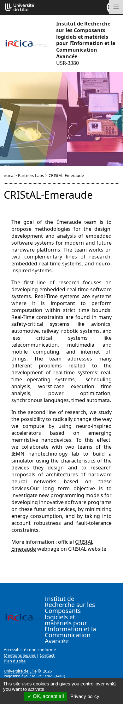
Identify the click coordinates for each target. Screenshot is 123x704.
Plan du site (15, 661)
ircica (8, 175)
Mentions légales (20, 655)
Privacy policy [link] (84, 696)
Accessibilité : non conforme (30, 649)
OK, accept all (48, 696)
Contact (47, 655)
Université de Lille (20, 671)
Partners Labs (31, 175)
